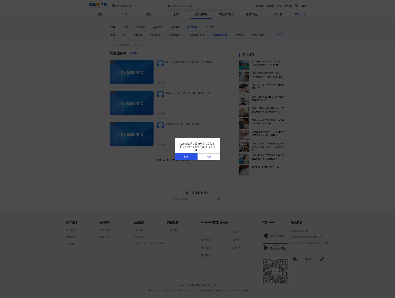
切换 (209, 156)
